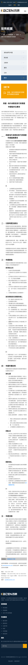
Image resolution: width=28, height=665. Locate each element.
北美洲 (6, 63)
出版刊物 (5, 626)
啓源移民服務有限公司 (11, 657)
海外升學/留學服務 (7, 613)
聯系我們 (5, 633)
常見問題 (5, 631)
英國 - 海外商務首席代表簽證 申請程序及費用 (15, 93)
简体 (19, 5)
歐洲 (5, 78)
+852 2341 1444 (11, 2)
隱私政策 (10, 661)
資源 (4, 628)
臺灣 (5, 68)
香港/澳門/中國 (8, 52)
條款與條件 (17, 661)
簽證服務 (5, 610)
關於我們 (5, 620)
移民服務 (5, 607)
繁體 (15, 5)
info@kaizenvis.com (22, 2)
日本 (5, 73)
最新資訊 (5, 623)
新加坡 (6, 57)
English (10, 5)
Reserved (24, 657)
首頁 (4, 34)
